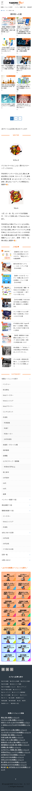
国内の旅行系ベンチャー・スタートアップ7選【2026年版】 (20, 266)
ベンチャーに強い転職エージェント (12, 720)
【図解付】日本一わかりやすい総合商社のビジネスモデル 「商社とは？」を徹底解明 (21, 255)
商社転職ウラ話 (7, 505)
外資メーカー (8, 434)
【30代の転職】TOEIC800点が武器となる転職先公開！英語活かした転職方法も (21, 303)
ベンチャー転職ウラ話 (20, 7)
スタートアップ (6, 692)
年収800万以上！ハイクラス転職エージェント (15, 752)
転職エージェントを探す (7, 7)
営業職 (5, 456)
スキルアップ (17, 689)
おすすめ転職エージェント (9, 687)
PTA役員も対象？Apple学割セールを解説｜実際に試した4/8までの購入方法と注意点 (21, 327)
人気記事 (12, 697)
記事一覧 (5, 554)
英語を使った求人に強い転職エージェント (14, 742)
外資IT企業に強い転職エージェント (12, 737)
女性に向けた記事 (7, 532)
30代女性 (6, 543)
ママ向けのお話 (8, 549)
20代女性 (6, 538)
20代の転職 (5, 681)
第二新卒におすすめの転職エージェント (14, 762)
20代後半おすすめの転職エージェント (13, 755)
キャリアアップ (22, 687)
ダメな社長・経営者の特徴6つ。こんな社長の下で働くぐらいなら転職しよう (21, 363)
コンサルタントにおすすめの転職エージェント (16, 732)
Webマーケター (8, 395)
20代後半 (6, 478)
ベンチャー (6, 384)
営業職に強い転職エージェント (11, 747)
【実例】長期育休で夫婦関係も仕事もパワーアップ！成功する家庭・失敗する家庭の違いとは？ (21, 339)
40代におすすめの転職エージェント (12, 760)
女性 (19, 700)
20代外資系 (7, 439)
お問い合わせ (6, 560)
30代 (4, 483)
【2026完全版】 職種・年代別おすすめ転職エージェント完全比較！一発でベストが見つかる (21, 291)
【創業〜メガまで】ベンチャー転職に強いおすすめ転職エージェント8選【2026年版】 (21, 279)
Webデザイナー (8, 406)
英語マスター (6, 703)
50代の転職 (5, 684)
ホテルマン (24, 695)
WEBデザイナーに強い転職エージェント (14, 730)
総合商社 (6, 390)
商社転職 (5, 700)
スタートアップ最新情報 (19, 692)
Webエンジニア (8, 401)
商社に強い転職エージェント (10, 717)
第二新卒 (6, 472)
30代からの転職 (15, 681)
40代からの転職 (26, 681)
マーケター (6, 516)
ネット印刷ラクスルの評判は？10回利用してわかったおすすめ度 (21, 314)
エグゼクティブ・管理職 (11, 461)
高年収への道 (15, 703)
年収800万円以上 (9, 467)
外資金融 (7, 423)
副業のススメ (20, 697)
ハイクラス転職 (6, 695)
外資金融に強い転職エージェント (11, 735)
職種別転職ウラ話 (7, 510)
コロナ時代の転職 (7, 689)
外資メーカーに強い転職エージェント (13, 740)
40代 (4, 488)
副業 (4, 494)
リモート (5, 697)
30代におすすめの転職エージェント (12, 757)
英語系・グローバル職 (10, 445)
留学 (24, 700)
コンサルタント (8, 412)
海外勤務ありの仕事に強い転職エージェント (15, 745)
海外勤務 (6, 450)
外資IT (6, 428)
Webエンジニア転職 (16, 684)
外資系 (5, 417)
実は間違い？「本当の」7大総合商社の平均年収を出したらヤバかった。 (21, 350)
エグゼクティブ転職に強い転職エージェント (15, 750)
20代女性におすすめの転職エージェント (14, 765)
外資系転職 (12, 700)
